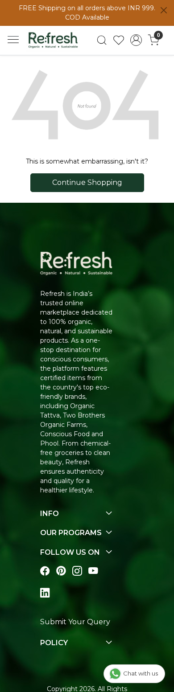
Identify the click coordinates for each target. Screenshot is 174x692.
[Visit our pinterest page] (61, 571)
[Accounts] (136, 40)
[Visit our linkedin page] (45, 593)
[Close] (163, 10)
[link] (101, 40)
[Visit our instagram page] (77, 571)
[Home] (53, 40)
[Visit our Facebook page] (45, 571)
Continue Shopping (87, 182)
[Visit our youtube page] (93, 571)
